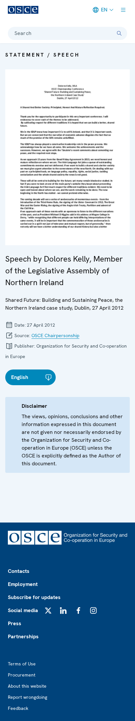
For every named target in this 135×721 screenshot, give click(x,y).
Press (14, 623)
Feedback (18, 708)
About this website (27, 686)
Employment (23, 584)
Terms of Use (22, 664)
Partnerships (23, 636)
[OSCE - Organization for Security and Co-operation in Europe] (23, 10)
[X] (48, 610)
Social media (23, 610)
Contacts (18, 571)
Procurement (21, 675)
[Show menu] (123, 9)
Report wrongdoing (27, 697)
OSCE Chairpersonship (55, 335)
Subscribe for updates (34, 597)
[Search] (119, 33)
